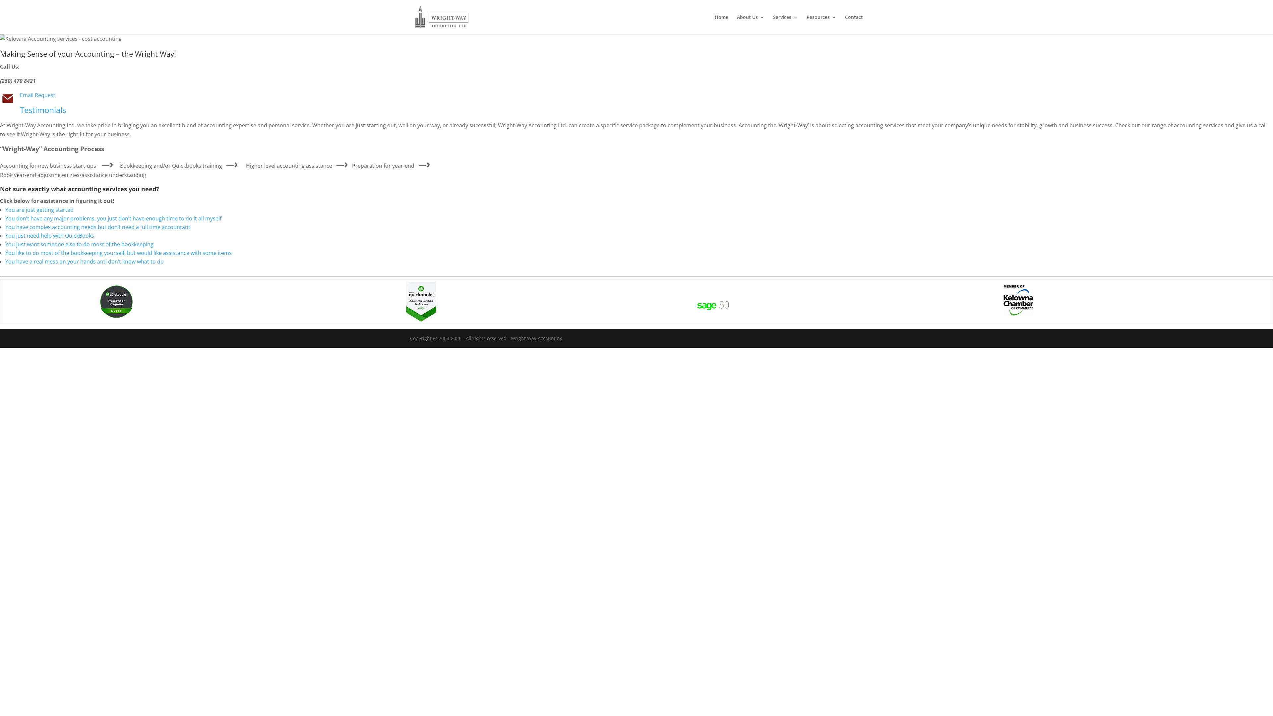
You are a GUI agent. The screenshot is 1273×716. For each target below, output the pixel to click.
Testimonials (43, 109)
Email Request (37, 95)
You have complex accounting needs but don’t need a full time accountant (97, 227)
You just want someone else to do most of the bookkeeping (79, 244)
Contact (854, 17)
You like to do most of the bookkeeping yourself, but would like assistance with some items (118, 253)
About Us (747, 17)
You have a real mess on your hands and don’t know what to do (84, 261)
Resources (818, 17)
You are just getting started (39, 209)
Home (721, 17)
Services (782, 17)
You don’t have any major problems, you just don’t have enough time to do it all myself (113, 218)
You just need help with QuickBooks (49, 235)
